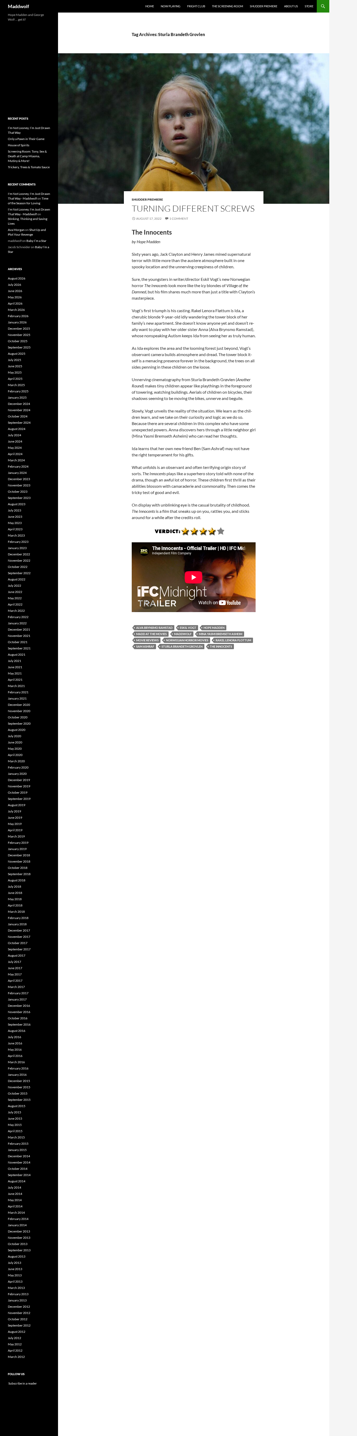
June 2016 (15, 1043)
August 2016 (16, 1031)
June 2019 (15, 817)
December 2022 (19, 554)
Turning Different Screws (193, 208)
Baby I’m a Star (36, 241)
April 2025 (15, 379)
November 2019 (19, 786)
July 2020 (14, 736)
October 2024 (17, 416)
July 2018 (14, 886)
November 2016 (19, 1012)
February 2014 (18, 1219)
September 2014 (19, 1175)
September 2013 (19, 1250)
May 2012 (15, 1344)
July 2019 (14, 811)
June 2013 (15, 1269)
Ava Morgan (16, 230)
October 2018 (17, 868)
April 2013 (15, 1281)
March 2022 (16, 611)
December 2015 (19, 1081)
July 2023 (14, 510)
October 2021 (17, 642)
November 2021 (19, 636)
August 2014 (16, 1181)
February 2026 (18, 316)
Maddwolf (18, 6)
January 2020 (17, 774)
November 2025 (19, 335)
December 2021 (19, 629)
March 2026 (16, 310)
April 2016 (15, 1056)
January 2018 (17, 924)
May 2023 (15, 523)
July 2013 (14, 1263)
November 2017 (19, 937)
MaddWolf (183, 634)
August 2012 (16, 1332)
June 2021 (15, 667)
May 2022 (15, 598)
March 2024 (16, 460)
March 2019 (16, 836)
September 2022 (19, 573)
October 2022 (17, 567)
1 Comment (178, 218)
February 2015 (18, 1144)
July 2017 (14, 962)
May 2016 (15, 1049)
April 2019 (15, 830)
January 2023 (17, 548)
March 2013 (16, 1288)
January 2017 (17, 999)
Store (309, 6)
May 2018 (15, 899)
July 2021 (14, 661)
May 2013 (15, 1275)
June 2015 (15, 1118)
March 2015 (16, 1137)
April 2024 (15, 454)
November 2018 (19, 861)
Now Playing (170, 6)
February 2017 (18, 993)
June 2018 (15, 893)
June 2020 (15, 742)
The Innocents (221, 646)
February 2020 (18, 767)
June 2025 (15, 366)
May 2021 (15, 673)
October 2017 (17, 943)
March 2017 (16, 987)
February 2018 (18, 918)
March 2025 (16, 385)
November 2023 (19, 485)
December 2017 (19, 930)
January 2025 (17, 397)
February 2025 (18, 391)
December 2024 (19, 404)
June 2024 (15, 441)
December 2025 (19, 328)
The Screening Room (227, 6)
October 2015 (17, 1093)
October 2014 (17, 1169)
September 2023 (19, 498)
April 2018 (15, 905)
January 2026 (17, 322)
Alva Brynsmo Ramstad (154, 627)
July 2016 (14, 1037)
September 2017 (19, 949)
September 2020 (19, 723)
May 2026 (15, 297)
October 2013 (17, 1244)
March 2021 (16, 686)
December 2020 (19, 705)
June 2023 (15, 517)
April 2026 (15, 303)
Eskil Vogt (188, 627)
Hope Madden (214, 627)
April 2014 (15, 1206)
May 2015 (15, 1125)
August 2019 (16, 805)
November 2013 (19, 1238)
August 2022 (16, 579)
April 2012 (15, 1350)
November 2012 (19, 1313)
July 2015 (14, 1112)
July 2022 (14, 586)
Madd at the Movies (151, 634)
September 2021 (19, 648)
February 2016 (18, 1068)
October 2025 (17, 341)
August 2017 (16, 955)
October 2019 (17, 792)
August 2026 (16, 278)
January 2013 (17, 1300)
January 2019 (17, 849)
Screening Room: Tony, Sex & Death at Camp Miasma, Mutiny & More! (27, 156)
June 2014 (15, 1194)
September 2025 (19, 347)
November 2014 (19, 1162)
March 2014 (16, 1212)
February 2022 (18, 617)
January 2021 (17, 698)
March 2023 (16, 535)
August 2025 (16, 354)
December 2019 (19, 780)
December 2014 (19, 1156)
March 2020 (16, 761)
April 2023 (15, 529)
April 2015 (15, 1131)
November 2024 (19, 410)
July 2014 (14, 1187)
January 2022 (17, 623)
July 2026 (14, 285)
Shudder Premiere (263, 6)
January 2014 (17, 1225)
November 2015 (19, 1087)
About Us (291, 6)
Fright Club (196, 6)
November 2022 (19, 560)
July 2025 (14, 360)
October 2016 (17, 1018)
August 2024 (16, 429)
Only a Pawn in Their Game (26, 139)
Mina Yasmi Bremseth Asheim (220, 634)
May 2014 (15, 1200)
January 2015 (17, 1150)
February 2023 (18, 542)
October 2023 (17, 491)
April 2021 (15, 680)
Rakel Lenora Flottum (233, 640)
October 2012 (17, 1319)
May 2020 (15, 749)
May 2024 (15, 448)
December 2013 (19, 1231)
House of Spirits (18, 145)
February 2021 (18, 692)
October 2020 (17, 717)
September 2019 (19, 799)
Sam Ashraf (145, 646)
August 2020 (16, 730)
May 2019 (15, 824)
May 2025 (15, 372)
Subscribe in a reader (22, 1383)
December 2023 (19, 479)
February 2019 (18, 843)
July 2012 (14, 1338)
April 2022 (15, 604)
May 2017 (15, 974)
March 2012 (16, 1357)
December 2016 (19, 1006)
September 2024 (19, 423)
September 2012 (19, 1325)
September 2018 (19, 874)
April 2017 (15, 980)
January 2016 (17, 1075)
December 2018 (19, 855)
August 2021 (16, 654)
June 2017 (15, 968)
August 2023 (16, 504)
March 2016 (16, 1062)
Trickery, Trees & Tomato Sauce (29, 167)
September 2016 (19, 1024)
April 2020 (15, 755)
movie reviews (147, 640)
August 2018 (16, 880)
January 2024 (17, 473)
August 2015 (16, 1106)
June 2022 (15, 592)
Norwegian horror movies (187, 640)
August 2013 (16, 1256)
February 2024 (18, 466)
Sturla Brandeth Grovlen (182, 646)
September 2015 (19, 1100)
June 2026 (15, 291)
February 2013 (18, 1294)
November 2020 (19, 711)
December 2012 (19, 1307)
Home (149, 6)
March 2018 (16, 912)
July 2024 (14, 435)
